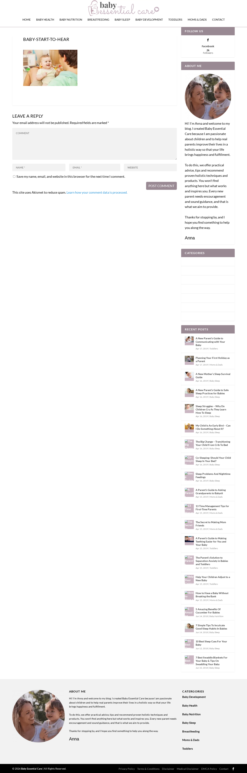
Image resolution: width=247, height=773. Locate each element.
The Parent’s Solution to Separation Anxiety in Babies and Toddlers (212, 561)
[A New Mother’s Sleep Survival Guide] (189, 376)
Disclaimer (168, 768)
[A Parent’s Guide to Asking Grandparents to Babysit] (189, 492)
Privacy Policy (127, 768)
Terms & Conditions (148, 768)
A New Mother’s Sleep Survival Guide (213, 375)
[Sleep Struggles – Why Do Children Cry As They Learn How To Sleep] (189, 408)
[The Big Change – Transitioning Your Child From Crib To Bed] (189, 444)
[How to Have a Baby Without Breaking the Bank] (189, 595)
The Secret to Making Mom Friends (211, 524)
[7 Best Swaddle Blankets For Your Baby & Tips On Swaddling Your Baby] (189, 659)
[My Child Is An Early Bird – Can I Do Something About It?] (189, 427)
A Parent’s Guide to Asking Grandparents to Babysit (211, 491)
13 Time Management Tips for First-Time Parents (212, 507)
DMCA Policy (209, 768)
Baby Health (45, 19)
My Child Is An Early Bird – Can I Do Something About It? (213, 427)
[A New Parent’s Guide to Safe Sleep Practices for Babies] (189, 392)
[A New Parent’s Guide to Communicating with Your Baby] (189, 340)
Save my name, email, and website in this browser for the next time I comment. (70, 176)
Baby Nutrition (70, 19)
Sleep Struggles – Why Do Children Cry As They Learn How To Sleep (211, 409)
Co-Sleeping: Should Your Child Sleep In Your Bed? (213, 459)
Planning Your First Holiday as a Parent (213, 359)
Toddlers (175, 19)
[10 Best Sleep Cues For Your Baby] (189, 643)
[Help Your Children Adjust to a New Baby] (189, 579)
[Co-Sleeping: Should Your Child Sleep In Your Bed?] (189, 460)
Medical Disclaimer (188, 768)
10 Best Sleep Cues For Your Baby (211, 643)
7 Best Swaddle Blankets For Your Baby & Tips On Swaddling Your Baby (211, 661)
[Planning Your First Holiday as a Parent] (189, 360)
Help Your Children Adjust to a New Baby (213, 578)
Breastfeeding (98, 19)
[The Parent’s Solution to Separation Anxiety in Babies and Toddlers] (189, 560)
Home (26, 19)
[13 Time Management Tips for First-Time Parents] (189, 508)
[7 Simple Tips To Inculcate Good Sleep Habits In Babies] (189, 627)
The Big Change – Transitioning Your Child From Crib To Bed (213, 443)
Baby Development (149, 19)
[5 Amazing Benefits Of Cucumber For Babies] (189, 611)
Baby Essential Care (32, 768)
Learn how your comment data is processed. (97, 192)
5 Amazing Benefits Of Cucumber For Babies (208, 611)
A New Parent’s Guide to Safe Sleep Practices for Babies (212, 391)
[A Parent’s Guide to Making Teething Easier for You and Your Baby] (189, 540)
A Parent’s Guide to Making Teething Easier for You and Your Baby (211, 541)
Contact (218, 19)
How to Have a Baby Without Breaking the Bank (212, 595)
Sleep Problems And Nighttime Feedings (213, 475)
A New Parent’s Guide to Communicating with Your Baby (210, 341)
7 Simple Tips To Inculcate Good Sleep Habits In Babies (211, 627)
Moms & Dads (197, 19)
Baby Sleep (122, 19)
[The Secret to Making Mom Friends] (189, 524)
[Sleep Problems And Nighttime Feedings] (189, 476)
